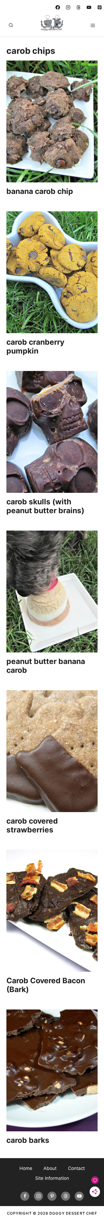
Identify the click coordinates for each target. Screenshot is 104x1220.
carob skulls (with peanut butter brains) (45, 506)
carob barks (27, 1140)
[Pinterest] (99, 7)
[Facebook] (57, 7)
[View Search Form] (10, 25)
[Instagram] (68, 7)
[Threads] (78, 7)
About (50, 1168)
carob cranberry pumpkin (35, 346)
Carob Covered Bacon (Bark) (45, 985)
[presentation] (52, 121)
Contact (76, 1168)
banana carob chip (39, 191)
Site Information (52, 1178)
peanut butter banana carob (45, 666)
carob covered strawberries (32, 825)
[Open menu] (93, 25)
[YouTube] (89, 7)
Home (25, 1168)
